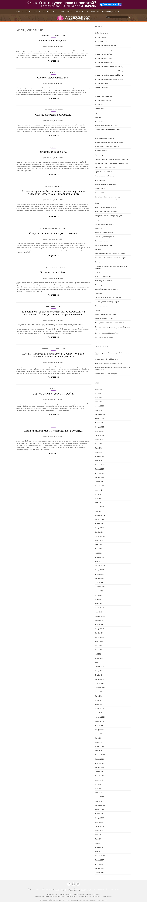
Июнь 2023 (98, 549)
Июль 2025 (98, 444)
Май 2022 (98, 603)
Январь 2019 (99, 759)
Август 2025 (99, 439)
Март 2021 (98, 662)
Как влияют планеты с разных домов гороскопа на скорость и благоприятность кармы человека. (53, 313)
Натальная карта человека (104, 232)
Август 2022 (99, 591)
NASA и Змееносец (101, 33)
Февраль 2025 (100, 465)
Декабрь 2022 (99, 574)
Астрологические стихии (103, 58)
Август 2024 (99, 490)
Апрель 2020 (99, 708)
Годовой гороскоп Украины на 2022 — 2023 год (111, 159)
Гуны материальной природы (105, 176)
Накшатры (98, 228)
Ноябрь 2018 (99, 767)
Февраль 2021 (100, 666)
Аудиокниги (99, 113)
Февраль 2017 (100, 856)
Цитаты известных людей (104, 318)
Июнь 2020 (98, 700)
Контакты (46, 12)
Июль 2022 (98, 595)
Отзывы (37, 12)
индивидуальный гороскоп (73, 889)
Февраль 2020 (100, 717)
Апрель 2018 (99, 797)
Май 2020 (98, 704)
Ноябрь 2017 (99, 818)
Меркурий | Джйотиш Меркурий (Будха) (108, 216)
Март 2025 (98, 460)
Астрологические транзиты (104, 62)
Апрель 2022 (99, 608)
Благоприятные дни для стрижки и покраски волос (112, 134)
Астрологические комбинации (105, 45)
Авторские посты (101, 41)
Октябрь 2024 (99, 481)
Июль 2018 (98, 784)
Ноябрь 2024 (99, 477)
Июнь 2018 (98, 788)
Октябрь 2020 (99, 683)
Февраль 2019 (100, 755)
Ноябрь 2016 (99, 868)
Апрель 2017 (99, 847)
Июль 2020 (98, 696)
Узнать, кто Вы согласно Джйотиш (105, 12)
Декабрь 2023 (99, 523)
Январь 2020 (99, 721)
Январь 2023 (99, 570)
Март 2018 (98, 801)
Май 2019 (98, 742)
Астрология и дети (53, 186)
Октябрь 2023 (99, 532)
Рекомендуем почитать (103, 285)
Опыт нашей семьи (101, 241)
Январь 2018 (99, 809)
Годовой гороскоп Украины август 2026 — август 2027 (112, 354)
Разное (53, 73)
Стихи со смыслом (101, 306)
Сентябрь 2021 (100, 637)
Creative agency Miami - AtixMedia (96, 900)
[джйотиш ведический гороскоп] (73, 19)
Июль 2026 (98, 393)
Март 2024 (98, 511)
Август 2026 (99, 389)
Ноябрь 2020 (99, 679)
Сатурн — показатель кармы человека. (53, 233)
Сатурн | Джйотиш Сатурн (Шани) (106, 289)
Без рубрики (99, 121)
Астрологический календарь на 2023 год (109, 75)
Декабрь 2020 (99, 675)
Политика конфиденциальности (74, 900)
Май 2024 (98, 502)
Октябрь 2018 (99, 771)
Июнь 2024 (98, 498)
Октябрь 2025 (99, 431)
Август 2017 (99, 830)
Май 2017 (98, 843)
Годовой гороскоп (101, 155)
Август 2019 (99, 734)
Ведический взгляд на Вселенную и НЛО (109, 142)
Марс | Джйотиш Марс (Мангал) (106, 211)
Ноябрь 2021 (99, 629)
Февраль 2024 (100, 515)
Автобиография (100, 37)
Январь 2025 (99, 469)
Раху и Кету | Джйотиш (103, 276)
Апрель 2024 (99, 507)
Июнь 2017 (98, 839)
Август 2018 (99, 780)
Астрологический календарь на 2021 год (109, 66)
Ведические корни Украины (104, 138)
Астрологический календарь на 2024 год (109, 79)
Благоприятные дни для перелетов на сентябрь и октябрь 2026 (112, 368)
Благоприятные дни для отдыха (106, 125)
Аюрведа (98, 117)
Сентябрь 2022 (100, 587)
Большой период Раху (53, 272)
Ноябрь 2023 (99, 528)
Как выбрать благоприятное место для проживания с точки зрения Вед (108, 198)
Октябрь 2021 (99, 633)
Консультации (58, 12)
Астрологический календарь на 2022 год (109, 71)
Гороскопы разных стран (103, 172)
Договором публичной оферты (51, 900)
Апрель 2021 (99, 658)
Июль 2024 (98, 494)
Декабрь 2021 (99, 624)
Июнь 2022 (98, 599)
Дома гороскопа (53, 307)
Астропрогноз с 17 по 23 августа (106, 373)
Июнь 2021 (98, 650)
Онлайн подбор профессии (104, 237)
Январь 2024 (99, 519)
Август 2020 (99, 692)
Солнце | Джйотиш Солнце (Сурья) (107, 302)
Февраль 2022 (100, 616)
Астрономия (99, 104)
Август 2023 (99, 540)
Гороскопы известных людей (105, 167)
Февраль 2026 (100, 414)
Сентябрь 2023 (100, 536)
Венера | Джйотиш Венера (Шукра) (107, 146)
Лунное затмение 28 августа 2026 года (108, 363)
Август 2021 (99, 641)
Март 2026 (98, 410)
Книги (97, 203)
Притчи (97, 262)
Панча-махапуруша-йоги (103, 245)
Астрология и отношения (53, 36)
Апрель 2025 (99, 456)
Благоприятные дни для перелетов (107, 129)
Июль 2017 (98, 835)
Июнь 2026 (98, 397)
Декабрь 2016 (99, 864)
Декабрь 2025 (99, 423)
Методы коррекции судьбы (104, 224)
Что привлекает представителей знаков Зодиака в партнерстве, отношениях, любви (112, 328)
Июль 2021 (98, 645)
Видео (69, 12)
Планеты (98, 249)
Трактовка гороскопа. (53, 151)
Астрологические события (104, 54)
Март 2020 (98, 713)
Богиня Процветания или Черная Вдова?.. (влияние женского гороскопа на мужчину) (53, 355)
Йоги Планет (99, 193)
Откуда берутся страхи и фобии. (53, 393)
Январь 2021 (99, 671)
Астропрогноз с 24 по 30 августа (106, 359)
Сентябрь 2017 (100, 826)
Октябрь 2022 (99, 582)
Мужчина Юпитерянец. (53, 40)
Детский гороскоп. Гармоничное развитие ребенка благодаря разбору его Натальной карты (53, 192)
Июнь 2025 (98, 448)
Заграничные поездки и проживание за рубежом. (53, 430)
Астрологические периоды (53, 267)
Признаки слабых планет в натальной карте (110, 258)
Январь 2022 (99, 620)
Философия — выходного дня (105, 314)
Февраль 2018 (100, 805)
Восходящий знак (101, 151)
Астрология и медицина (103, 96)
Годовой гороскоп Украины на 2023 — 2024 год (111, 163)
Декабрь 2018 (99, 763)
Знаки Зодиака (100, 188)
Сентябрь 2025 (100, 435)
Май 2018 (98, 793)
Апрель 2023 (99, 557)
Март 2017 (98, 851)
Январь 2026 (99, 418)
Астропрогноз (99, 108)
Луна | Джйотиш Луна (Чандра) (105, 207)
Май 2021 (98, 654)
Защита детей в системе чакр (105, 184)
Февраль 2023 (100, 566)
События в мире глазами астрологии (108, 297)
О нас (28, 12)
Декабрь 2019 (99, 725)
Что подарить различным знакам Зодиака (109, 323)
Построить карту (81, 12)
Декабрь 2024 (99, 473)
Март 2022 (98, 612)
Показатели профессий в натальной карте (110, 253)
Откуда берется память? (53, 77)
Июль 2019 (98, 738)
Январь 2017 (99, 860)
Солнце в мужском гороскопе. (53, 114)
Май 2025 (98, 452)
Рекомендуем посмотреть (104, 281)
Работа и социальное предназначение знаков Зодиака (111, 267)
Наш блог (20, 12)
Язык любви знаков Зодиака (104, 337)
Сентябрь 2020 (100, 687)
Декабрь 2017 (99, 814)
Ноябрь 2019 (99, 729)
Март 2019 (98, 750)
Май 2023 (98, 553)
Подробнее (53, 61)
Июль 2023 (98, 544)
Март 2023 (98, 561)
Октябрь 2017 (99, 822)
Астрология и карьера (53, 110)
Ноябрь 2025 (99, 427)
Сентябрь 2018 (100, 776)
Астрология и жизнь (102, 87)
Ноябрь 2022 (99, 578)
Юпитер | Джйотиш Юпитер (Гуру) (107, 333)
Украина (98, 310)
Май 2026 (98, 402)
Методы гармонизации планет (53, 228)
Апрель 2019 (99, 746)
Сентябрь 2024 (100, 486)
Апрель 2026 (99, 406)
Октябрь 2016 (99, 872)
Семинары (98, 293)
